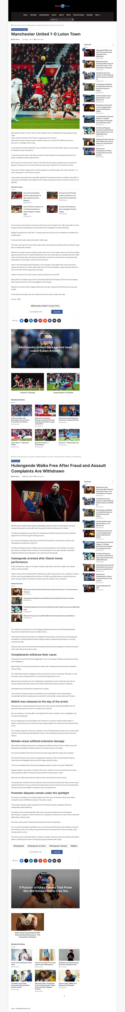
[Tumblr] (36, 321)
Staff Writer (16, 39)
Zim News (33, 15)
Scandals (90, 15)
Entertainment (44, 15)
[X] (26, 321)
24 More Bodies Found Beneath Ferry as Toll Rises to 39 (103, 98)
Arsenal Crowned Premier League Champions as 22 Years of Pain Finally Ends (67, 195)
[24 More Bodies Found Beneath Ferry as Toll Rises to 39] (89, 98)
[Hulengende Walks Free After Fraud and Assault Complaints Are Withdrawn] (89, 53)
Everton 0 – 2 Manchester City (69, 443)
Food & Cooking (78, 15)
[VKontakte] (50, 321)
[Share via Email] (54, 321)
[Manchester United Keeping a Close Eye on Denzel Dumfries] (69, 410)
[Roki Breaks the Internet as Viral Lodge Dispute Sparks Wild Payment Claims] (89, 107)
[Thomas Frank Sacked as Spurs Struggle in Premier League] (52, 209)
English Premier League (34, 25)
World (68, 15)
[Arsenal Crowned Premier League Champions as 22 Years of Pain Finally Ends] (52, 195)
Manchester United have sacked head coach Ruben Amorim (45, 348)
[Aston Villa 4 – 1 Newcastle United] (21, 435)
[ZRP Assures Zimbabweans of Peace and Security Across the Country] (89, 151)
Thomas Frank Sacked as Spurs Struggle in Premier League (67, 209)
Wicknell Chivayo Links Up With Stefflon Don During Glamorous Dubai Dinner (105, 141)
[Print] (59, 321)
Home (25, 15)
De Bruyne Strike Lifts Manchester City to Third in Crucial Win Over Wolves (20, 420)
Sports (61, 15)
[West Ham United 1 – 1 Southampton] (45, 435)
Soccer (54, 15)
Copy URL (57, 312)
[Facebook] (22, 321)
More (97, 15)
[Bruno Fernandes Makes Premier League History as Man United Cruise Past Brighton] (16, 195)
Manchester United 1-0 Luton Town (45, 306)
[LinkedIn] (31, 321)
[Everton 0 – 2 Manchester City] (69, 435)
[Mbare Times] (62, 6)
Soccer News (21, 25)
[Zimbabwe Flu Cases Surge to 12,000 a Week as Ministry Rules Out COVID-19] (89, 75)
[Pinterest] (40, 321)
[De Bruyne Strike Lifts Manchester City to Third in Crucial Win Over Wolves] (21, 410)
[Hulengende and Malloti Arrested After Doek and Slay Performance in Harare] (89, 87)
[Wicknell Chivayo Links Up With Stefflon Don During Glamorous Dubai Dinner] (89, 142)
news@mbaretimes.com (23, 1008)
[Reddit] (45, 321)
